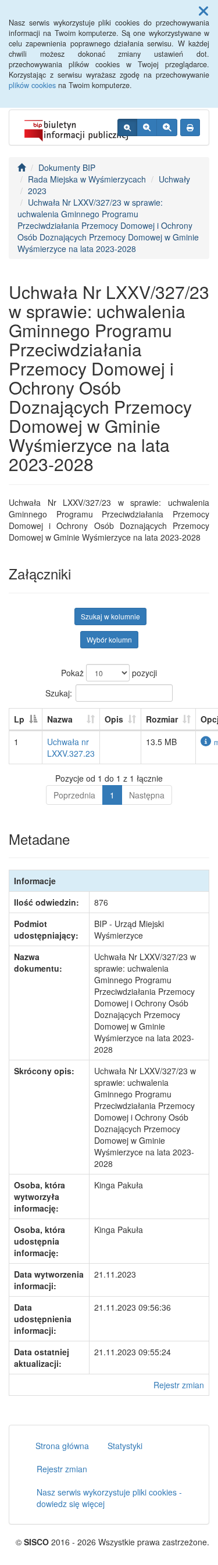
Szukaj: (58, 692)
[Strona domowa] (21, 167)
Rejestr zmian (178, 1385)
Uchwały (174, 179)
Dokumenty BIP (66, 167)
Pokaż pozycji (109, 672)
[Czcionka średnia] (147, 127)
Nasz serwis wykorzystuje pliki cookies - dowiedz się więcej (109, 1497)
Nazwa (60, 719)
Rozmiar (162, 719)
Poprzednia (74, 795)
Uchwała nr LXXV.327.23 (71, 747)
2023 (37, 190)
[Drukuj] (190, 127)
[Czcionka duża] (166, 127)
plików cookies (32, 85)
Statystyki (125, 1445)
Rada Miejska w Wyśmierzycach (87, 179)
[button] (203, 10)
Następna (147, 795)
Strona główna (62, 1445)
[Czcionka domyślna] (127, 127)
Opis (114, 719)
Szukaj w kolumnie (110, 616)
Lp (19, 719)
